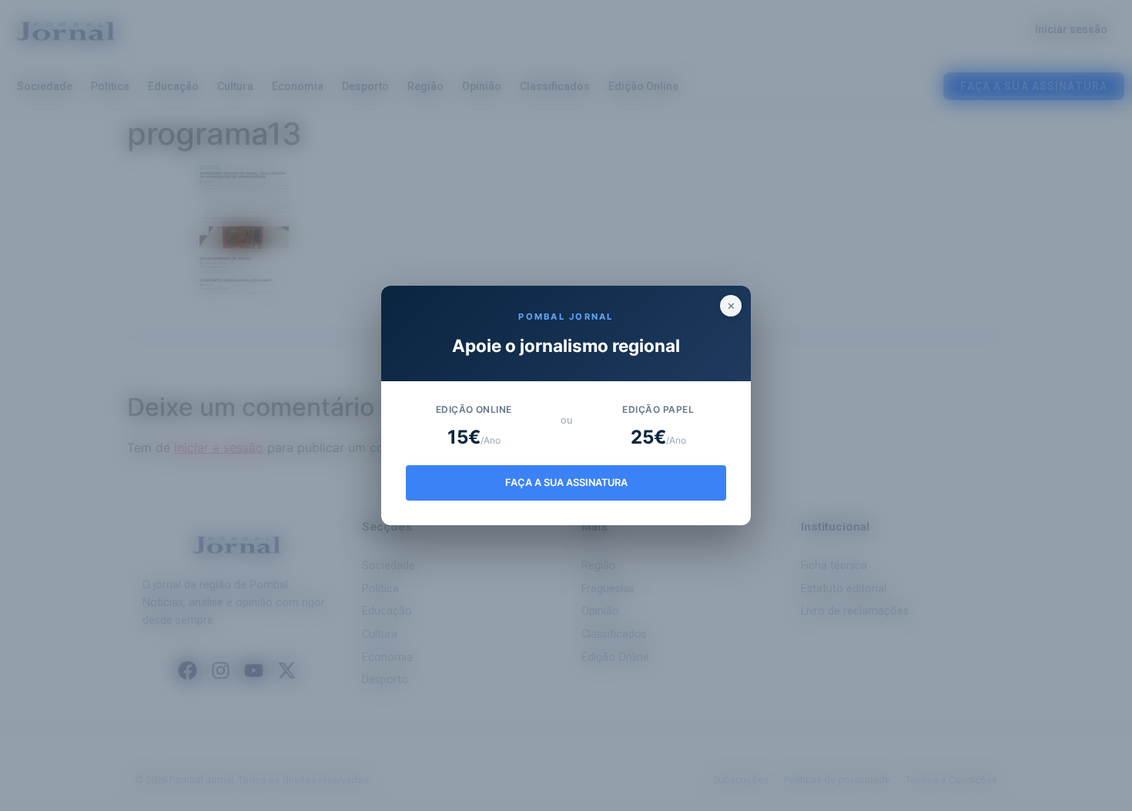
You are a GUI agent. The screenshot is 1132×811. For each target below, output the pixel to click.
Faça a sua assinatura (566, 482)
